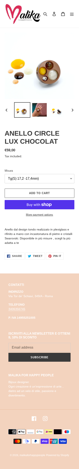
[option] (22, 110)
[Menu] (71, 13)
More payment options (39, 214)
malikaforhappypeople (32, 455)
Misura (9, 170)
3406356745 (16, 309)
